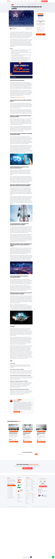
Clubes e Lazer (27, 482)
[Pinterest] (40, 492)
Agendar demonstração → (27, 468)
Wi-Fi (12, 4)
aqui (24, 352)
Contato (18, 500)
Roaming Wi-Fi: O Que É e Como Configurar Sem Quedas (27, 433)
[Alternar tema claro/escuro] (40, 1)
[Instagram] (40, 490)
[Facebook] (44, 490)
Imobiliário (32, 486)
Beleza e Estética (32, 481)
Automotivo (27, 481)
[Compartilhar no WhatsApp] (26, 29)
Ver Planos (19, 487)
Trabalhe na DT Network (35, 506)
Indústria (26, 487)
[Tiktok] (39, 492)
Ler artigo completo (12, 441)
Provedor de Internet (33, 487)
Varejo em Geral (27, 491)
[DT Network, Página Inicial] (9, 1)
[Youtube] (39, 490)
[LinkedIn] (21, 411)
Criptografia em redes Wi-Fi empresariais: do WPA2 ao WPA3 (41, 433)
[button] (21, 68)
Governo (32, 498)
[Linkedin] (42, 490)
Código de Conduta (40, 506)
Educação (32, 482)
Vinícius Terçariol (14, 28)
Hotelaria (27, 486)
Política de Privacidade (45, 506)
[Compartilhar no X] (30, 29)
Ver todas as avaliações (43, 486)
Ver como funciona (40, 34)
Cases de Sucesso (19, 497)
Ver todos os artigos (16, 411)
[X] (46, 490)
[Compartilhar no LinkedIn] (28, 29)
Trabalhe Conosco (19, 501)
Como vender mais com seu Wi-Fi (19, 97)
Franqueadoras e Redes (28, 498)
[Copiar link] (31, 29)
